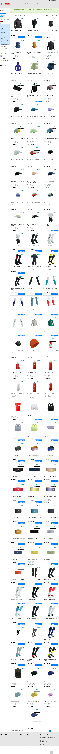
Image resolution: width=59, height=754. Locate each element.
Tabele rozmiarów (45, 7)
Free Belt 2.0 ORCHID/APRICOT (33, 455)
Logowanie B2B (39, 7)
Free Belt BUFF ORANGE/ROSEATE (50, 476)
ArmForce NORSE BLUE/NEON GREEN (51, 288)
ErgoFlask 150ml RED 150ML (16, 372)
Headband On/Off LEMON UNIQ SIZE (34, 701)
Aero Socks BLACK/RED (15, 266)
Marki (18, 7)
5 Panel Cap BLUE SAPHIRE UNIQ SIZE (34, 116)
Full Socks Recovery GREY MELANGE (34, 639)
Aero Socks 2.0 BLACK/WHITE (33, 245)
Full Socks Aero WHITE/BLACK (16, 599)
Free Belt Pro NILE (47, 559)
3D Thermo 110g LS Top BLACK (17, 30)
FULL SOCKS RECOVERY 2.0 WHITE (50, 618)
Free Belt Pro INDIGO (15, 559)
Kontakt (23, 7)
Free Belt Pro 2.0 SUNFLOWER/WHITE (18, 538)
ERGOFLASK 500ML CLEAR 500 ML (17, 393)
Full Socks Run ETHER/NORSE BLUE (17, 659)
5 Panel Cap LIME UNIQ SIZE (32, 138)
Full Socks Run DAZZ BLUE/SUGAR (50, 639)
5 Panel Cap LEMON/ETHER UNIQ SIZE (18, 138)
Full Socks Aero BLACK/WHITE (49, 579)
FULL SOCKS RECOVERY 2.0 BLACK (34, 618)
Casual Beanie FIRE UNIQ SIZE (32, 350)
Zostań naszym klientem (30, 7)
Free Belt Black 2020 (15, 476)
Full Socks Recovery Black (16, 639)
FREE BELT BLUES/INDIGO (32, 476)
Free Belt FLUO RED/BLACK (16, 496)
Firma (11, 7)
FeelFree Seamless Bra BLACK (49, 414)
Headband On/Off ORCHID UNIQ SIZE (51, 701)
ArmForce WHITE (14, 329)
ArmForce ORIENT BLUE (15, 309)
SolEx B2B (29, 747)
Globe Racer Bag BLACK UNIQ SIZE (17, 680)
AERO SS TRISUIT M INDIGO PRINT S (34, 266)
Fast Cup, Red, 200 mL (15, 414)
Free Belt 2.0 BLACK (14, 455)
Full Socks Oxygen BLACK (32, 599)
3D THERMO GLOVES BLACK (32, 30)
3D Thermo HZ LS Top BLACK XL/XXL (51, 52)
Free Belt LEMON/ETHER (31, 496)
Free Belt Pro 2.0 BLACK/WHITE (17, 517)
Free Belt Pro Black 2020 (32, 538)
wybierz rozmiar (22, 36)
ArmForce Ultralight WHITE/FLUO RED (51, 309)
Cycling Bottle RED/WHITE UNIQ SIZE (51, 350)
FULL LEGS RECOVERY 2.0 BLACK (33, 579)
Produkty (14, 7)
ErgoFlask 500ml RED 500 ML (49, 393)
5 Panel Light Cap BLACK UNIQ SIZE (17, 181)
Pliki (20, 7)
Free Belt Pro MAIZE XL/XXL (32, 559)
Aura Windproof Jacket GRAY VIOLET (34, 329)
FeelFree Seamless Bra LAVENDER (17, 434)
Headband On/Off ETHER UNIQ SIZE (17, 701)
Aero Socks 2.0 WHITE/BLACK (49, 245)
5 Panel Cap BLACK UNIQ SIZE (16, 116)
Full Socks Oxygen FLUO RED (49, 599)
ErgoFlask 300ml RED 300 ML (32, 372)
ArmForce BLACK (30, 288)
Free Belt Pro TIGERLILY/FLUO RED (17, 579)
